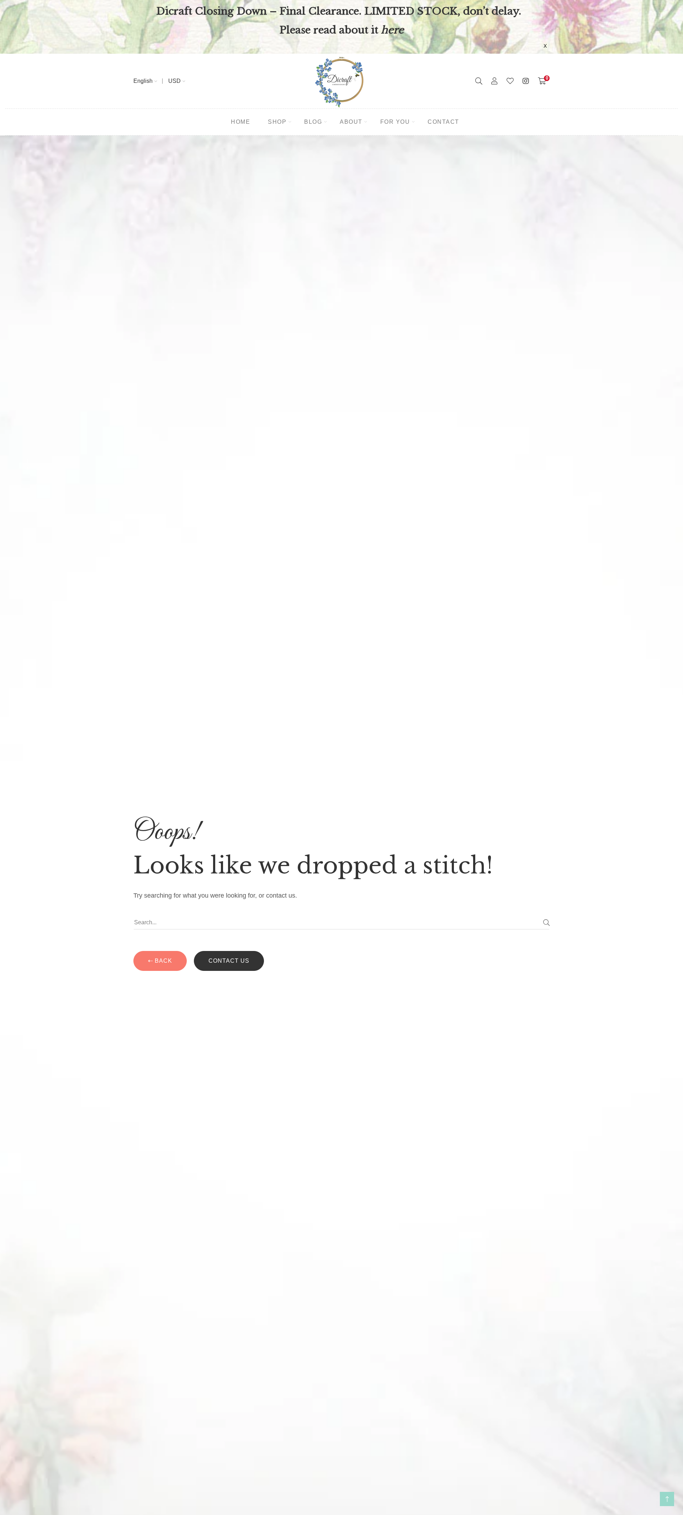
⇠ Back (160, 961)
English (143, 81)
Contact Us (228, 961)
